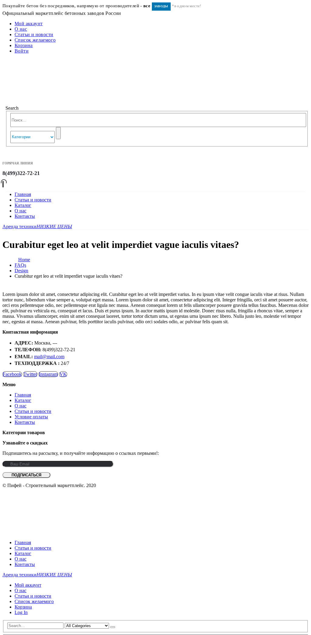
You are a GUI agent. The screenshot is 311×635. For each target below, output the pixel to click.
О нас (21, 29)
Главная (23, 194)
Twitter (30, 374)
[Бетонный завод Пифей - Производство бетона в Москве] (48, 102)
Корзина (24, 45)
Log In (21, 612)
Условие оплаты (31, 416)
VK (63, 374)
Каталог (23, 205)
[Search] (58, 133)
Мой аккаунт (29, 23)
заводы (161, 6)
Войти (22, 50)
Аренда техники (37, 226)
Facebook (12, 374)
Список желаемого (35, 40)
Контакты (25, 216)
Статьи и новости (34, 34)
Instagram (48, 374)
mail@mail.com (49, 356)
